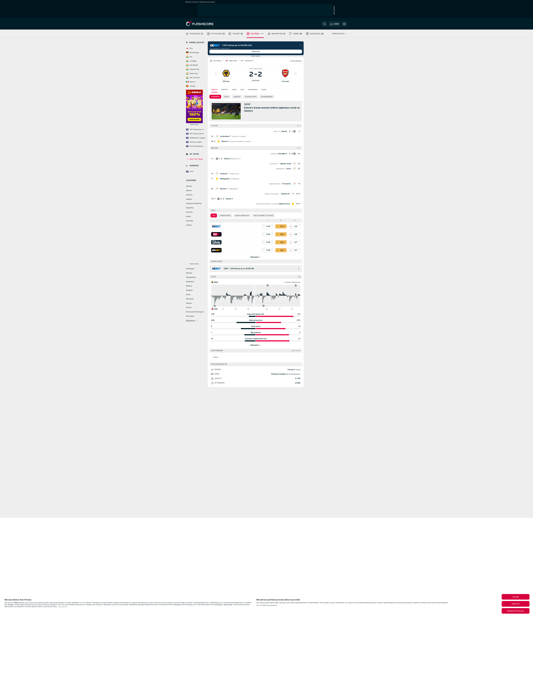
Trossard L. (286, 184)
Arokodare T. (225, 136)
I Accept (515, 597)
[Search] (324, 24)
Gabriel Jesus (285, 164)
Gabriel (274, 154)
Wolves (226, 81)
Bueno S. (236, 159)
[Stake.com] (216, 242)
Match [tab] (214, 90)
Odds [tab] (234, 90)
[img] (299, 277)
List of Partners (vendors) (266, 605)
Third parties (63, 607)
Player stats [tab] (250, 97)
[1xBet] (216, 226)
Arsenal (285, 81)
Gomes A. (236, 136)
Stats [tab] (226, 97)
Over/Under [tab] (225, 215)
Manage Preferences (515, 611)
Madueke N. (280, 169)
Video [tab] (263, 90)
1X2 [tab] (213, 215)
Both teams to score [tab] (263, 215)
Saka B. (278, 184)
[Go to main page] (205, 24)
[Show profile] (226, 73)
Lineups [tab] (236, 97)
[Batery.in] (216, 234)
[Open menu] (344, 24)
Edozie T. (224, 189)
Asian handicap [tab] (242, 215)
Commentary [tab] (267, 97)
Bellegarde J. (234, 189)
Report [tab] (224, 90)
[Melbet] (216, 250)
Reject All (515, 604)
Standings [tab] (252, 90)
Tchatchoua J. (234, 174)
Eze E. (288, 169)
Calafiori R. (285, 194)
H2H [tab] (242, 90)
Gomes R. (224, 174)
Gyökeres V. (274, 164)
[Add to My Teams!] (215, 73)
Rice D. (277, 131)
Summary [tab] (215, 97)
